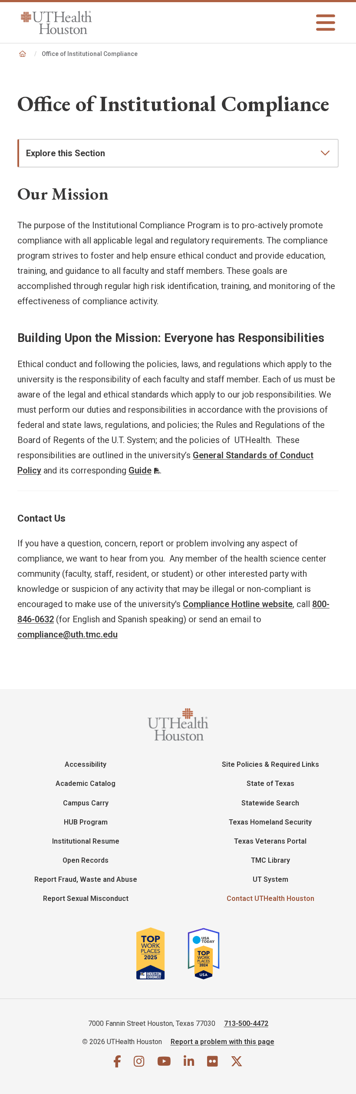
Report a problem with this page (222, 1042)
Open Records (86, 860)
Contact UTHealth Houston (270, 898)
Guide (140, 470)
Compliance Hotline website (238, 604)
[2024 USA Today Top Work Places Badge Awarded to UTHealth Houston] (207, 953)
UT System (270, 879)
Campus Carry (86, 803)
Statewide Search (270, 803)
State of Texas (270, 783)
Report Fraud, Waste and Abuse (85, 879)
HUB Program (86, 822)
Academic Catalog (85, 783)
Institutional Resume (85, 841)
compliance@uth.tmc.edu (67, 634)
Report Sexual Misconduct (86, 898)
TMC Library (270, 860)
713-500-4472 (246, 1023)
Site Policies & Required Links (270, 764)
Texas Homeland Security (270, 822)
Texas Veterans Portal (270, 841)
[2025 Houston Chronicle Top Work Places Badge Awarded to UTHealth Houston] (160, 953)
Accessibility (85, 764)
